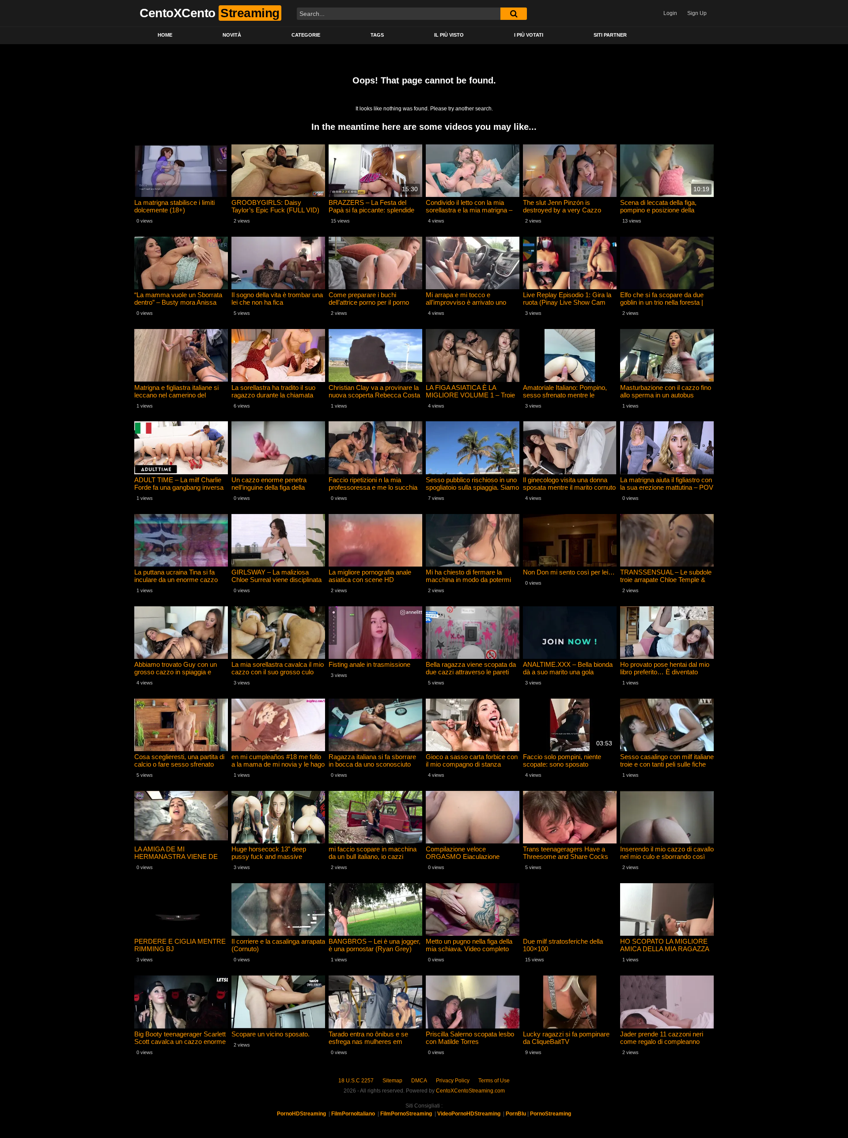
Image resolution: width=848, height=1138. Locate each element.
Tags (377, 35)
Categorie (306, 35)
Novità (232, 35)
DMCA (419, 1081)
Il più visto (449, 35)
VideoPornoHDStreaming (468, 1114)
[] (513, 14)
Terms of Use (494, 1081)
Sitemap (392, 1081)
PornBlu (516, 1114)
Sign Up (697, 13)
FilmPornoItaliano (353, 1114)
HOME (165, 35)
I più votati (528, 35)
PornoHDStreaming (301, 1114)
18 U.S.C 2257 (356, 1081)
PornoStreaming (550, 1114)
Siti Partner (610, 35)
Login (670, 13)
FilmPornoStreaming (406, 1114)
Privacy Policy (452, 1081)
